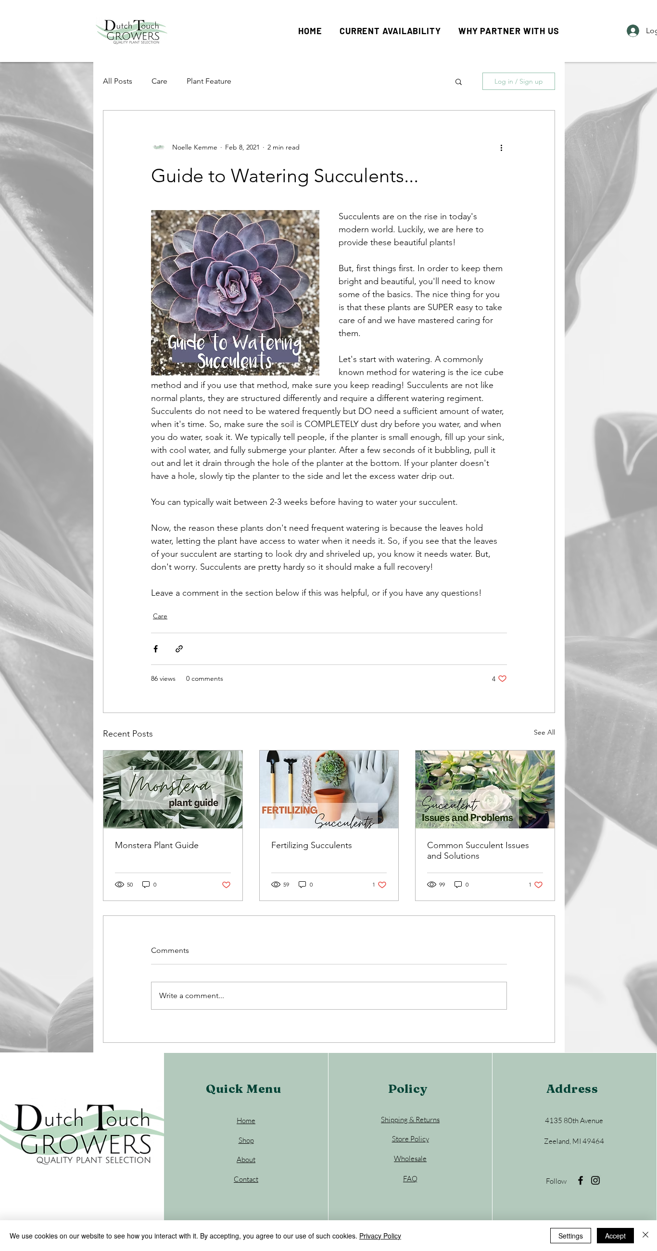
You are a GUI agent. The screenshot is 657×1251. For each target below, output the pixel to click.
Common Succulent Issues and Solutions (478, 850)
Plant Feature (209, 81)
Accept (615, 1235)
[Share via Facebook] (155, 648)
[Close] (645, 1235)
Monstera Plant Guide (157, 845)
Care (159, 81)
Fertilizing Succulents (311, 845)
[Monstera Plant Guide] (172, 789)
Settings (570, 1235)
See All (544, 732)
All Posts (117, 81)
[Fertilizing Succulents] (329, 789)
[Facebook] (580, 1180)
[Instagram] (595, 1180)
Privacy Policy (380, 1235)
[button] (458, 81)
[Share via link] (179, 648)
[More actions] (501, 147)
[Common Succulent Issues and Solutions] (485, 789)
